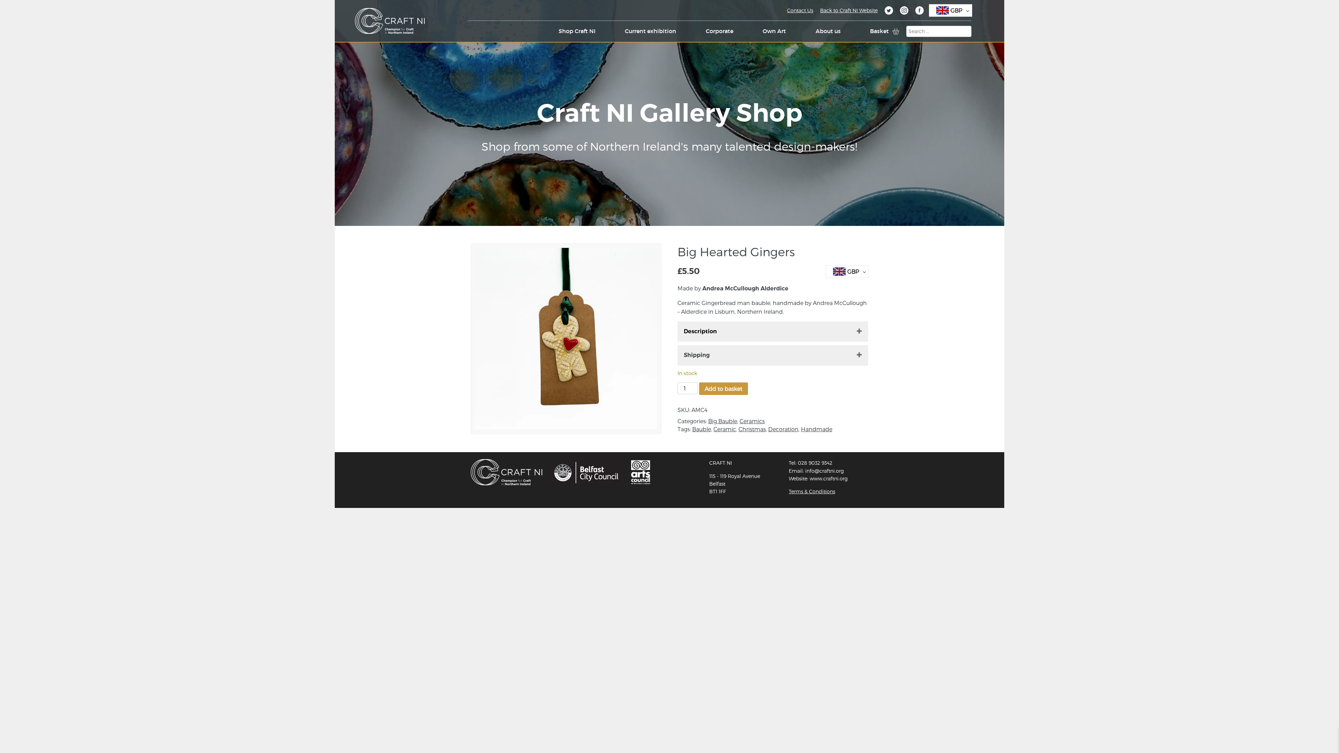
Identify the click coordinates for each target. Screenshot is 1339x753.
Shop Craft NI (577, 31)
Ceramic (724, 429)
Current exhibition (650, 31)
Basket (879, 31)
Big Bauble (722, 421)
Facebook (919, 11)
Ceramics (752, 421)
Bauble (701, 429)
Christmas (752, 429)
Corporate (719, 31)
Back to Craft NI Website (849, 10)
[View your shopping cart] (895, 31)
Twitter (889, 11)
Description (700, 331)
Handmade (816, 429)
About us (828, 31)
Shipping (697, 355)
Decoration (783, 429)
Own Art (774, 31)
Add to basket (723, 388)
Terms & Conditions (812, 491)
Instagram (904, 11)
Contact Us (800, 10)
